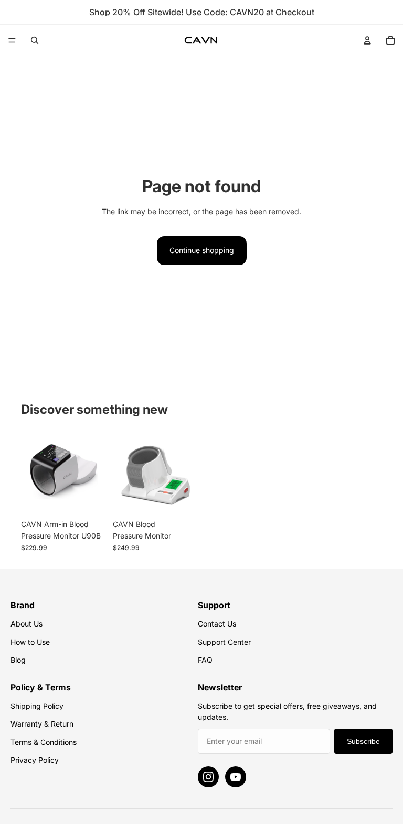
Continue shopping (201, 250)
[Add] (90, 498)
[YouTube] (235, 776)
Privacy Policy (34, 759)
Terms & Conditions (43, 742)
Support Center (224, 642)
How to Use (30, 642)
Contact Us (217, 623)
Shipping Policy (36, 705)
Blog (18, 659)
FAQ (205, 659)
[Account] (367, 40)
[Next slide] (95, 471)
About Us (26, 623)
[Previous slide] (32, 471)
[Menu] (12, 40)
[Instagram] (208, 776)
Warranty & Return (41, 723)
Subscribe (363, 741)
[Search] (34, 40)
